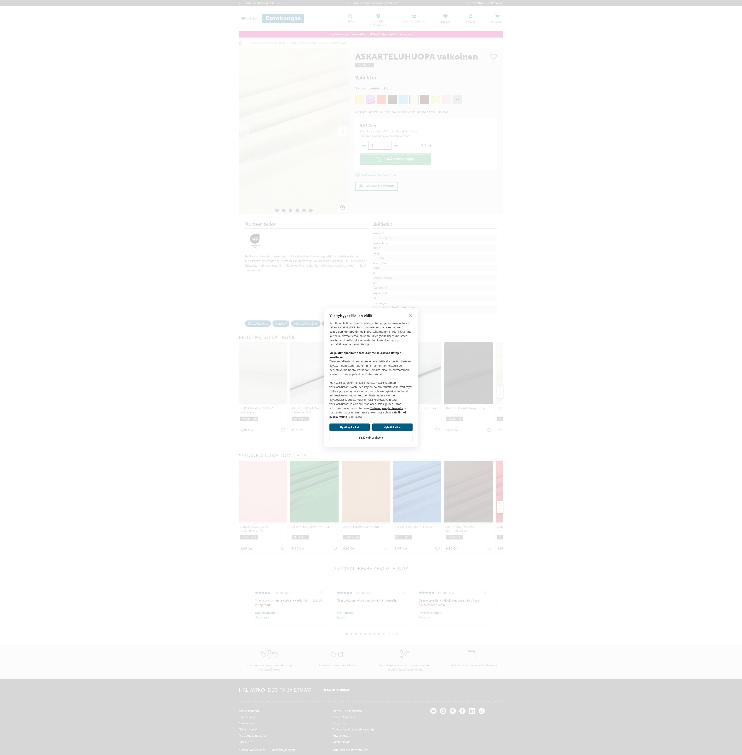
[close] (410, 315)
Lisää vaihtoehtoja (371, 437)
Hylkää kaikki (392, 427)
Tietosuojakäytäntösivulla (386, 408)
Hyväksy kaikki (349, 427)
